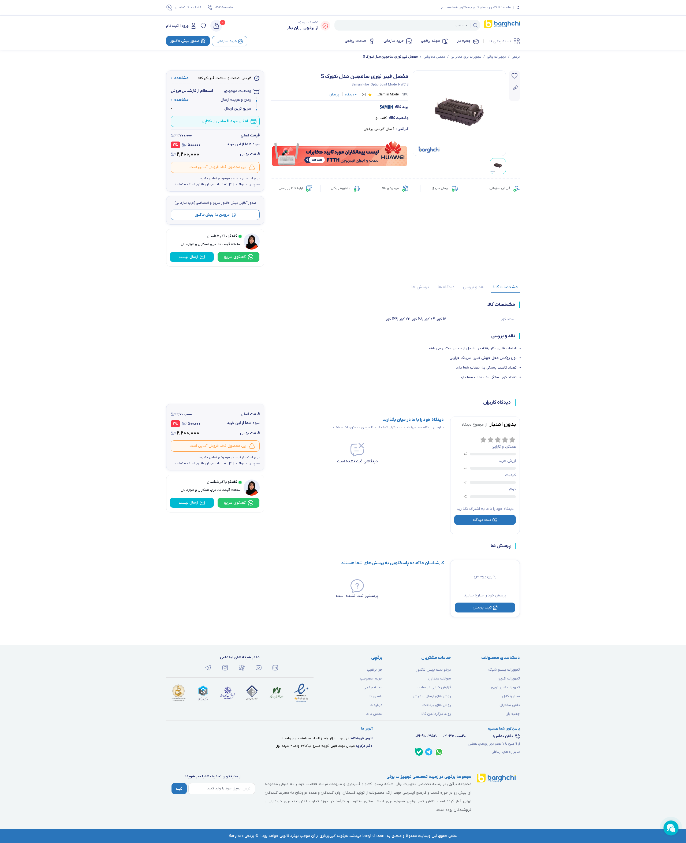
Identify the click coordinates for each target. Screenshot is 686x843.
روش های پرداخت (436, 705)
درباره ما (376, 705)
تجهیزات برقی (496, 57)
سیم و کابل (511, 696)
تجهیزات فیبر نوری (505, 687)
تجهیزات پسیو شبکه (504, 669)
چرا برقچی (374, 669)
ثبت (179, 788)
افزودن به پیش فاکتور (212, 214)
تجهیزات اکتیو (509, 678)
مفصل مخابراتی (434, 57)
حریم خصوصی (371, 678)
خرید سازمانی (393, 40)
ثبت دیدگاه (482, 519)
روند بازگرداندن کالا (436, 713)
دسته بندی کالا (499, 41)
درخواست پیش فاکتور (433, 669)
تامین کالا (375, 696)
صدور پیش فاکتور (185, 40)
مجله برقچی (430, 40)
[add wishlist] (514, 76)
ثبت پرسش (482, 607)
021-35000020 (224, 7)
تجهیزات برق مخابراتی (466, 57)
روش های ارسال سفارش (432, 696)
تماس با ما (374, 713)
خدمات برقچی (355, 40)
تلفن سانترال (509, 705)
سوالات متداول (439, 678)
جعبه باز (464, 40)
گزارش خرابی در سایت (434, 687)
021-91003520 (426, 736)
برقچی (516, 57)
